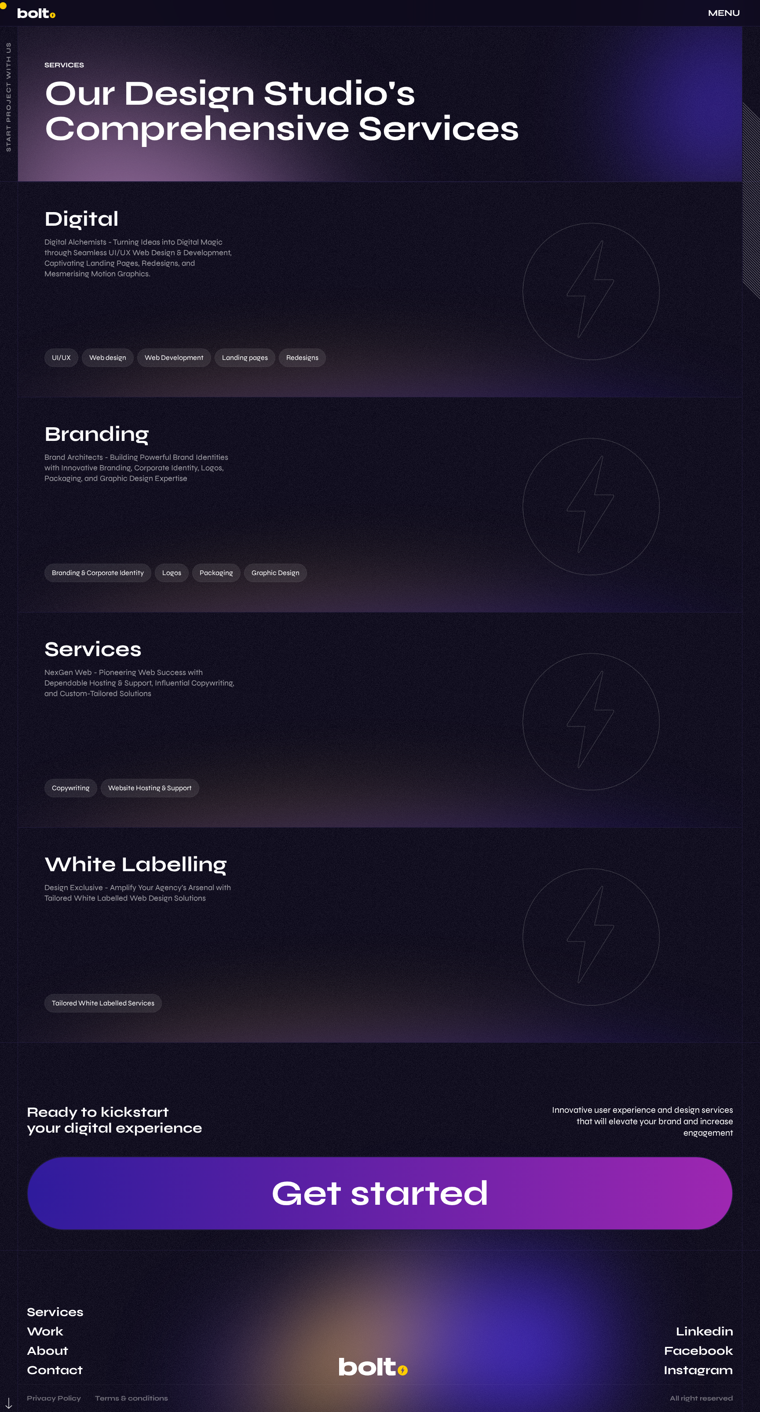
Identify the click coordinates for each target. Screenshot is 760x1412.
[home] (36, 13)
